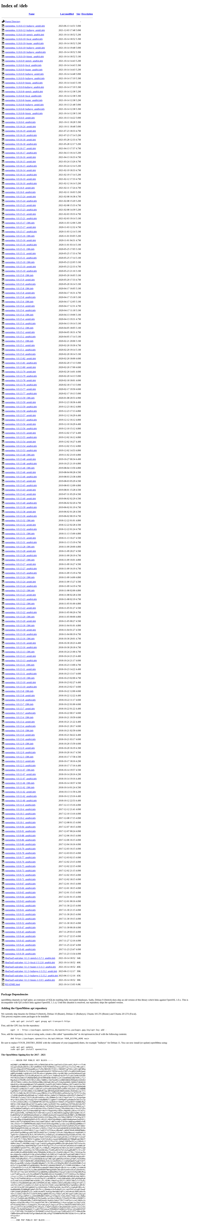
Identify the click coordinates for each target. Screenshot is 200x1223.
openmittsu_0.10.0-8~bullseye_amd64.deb (25, 109)
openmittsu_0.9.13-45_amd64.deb (21, 485)
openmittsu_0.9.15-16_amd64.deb (21, 244)
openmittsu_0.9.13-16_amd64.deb (21, 647)
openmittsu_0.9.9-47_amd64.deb (20, 927)
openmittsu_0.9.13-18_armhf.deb (20, 630)
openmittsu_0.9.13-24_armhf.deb (20, 581)
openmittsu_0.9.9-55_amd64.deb (20, 914)
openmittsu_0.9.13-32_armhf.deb (20, 525)
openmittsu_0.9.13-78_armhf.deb (20, 380)
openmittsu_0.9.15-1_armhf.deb (20, 345)
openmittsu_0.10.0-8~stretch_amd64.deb (24, 91)
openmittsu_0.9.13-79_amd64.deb (21, 376)
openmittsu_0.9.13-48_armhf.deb (20, 459)
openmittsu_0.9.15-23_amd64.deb (21, 209)
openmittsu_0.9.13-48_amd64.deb (21, 463)
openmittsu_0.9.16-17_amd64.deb (21, 153)
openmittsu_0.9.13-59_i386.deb (20, 398)
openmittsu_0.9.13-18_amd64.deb (21, 634)
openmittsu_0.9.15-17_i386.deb (20, 223)
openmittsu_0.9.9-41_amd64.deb (20, 945)
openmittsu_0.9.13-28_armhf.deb (20, 551)
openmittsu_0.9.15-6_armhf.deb (20, 306)
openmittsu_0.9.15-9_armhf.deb (20, 280)
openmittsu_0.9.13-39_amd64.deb (21, 507)
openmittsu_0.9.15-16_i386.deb (20, 236)
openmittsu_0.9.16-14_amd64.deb (21, 174)
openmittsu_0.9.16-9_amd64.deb (20, 192)
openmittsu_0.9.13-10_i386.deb (20, 678)
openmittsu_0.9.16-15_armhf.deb (20, 161)
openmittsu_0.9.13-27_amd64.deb (21, 568)
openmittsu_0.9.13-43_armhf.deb (20, 490)
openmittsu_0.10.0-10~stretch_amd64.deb (24, 34)
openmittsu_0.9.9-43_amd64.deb (20, 940)
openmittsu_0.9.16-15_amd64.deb (21, 166)
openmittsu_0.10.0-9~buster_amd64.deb (23, 69)
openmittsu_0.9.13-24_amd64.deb (21, 586)
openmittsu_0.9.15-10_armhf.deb (20, 266)
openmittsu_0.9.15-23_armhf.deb (20, 205)
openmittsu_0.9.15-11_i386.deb (19, 249)
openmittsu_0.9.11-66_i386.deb (19, 783)
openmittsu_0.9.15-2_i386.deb (19, 328)
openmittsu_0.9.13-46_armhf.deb (20, 472)
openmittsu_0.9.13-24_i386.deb (20, 577)
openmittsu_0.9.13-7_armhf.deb (20, 708)
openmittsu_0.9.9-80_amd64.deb (20, 844)
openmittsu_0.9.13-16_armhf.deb (20, 643)
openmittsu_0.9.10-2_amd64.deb (20, 818)
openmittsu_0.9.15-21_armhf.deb (20, 214)
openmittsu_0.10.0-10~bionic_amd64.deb (24, 56)
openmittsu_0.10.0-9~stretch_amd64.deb (24, 61)
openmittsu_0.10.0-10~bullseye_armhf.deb (25, 48)
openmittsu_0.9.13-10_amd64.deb (21, 687)
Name (32, 14)
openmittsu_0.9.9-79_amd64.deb (20, 848)
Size (78, 14)
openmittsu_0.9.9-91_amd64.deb (20, 831)
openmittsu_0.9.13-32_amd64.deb (21, 529)
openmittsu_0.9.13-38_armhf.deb (20, 511)
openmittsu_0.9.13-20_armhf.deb (20, 621)
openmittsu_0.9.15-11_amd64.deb (21, 258)
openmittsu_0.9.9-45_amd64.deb (20, 932)
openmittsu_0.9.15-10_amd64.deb (21, 271)
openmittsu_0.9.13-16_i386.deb (20, 638)
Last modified (67, 14)
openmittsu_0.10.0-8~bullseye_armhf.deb (24, 104)
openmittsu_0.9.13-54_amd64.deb (21, 446)
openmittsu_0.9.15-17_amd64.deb (21, 231)
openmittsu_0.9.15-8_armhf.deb (20, 293)
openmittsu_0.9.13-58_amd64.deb (21, 411)
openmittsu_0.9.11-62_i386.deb (19, 787)
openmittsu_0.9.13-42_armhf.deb (20, 494)
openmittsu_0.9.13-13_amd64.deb (21, 660)
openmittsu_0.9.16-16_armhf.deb (20, 157)
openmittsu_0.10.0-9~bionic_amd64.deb (24, 83)
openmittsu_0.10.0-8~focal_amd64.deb (23, 96)
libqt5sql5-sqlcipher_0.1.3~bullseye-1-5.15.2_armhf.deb (31, 971)
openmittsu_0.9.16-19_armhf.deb (20, 131)
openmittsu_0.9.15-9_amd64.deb (20, 284)
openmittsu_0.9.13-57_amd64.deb (21, 420)
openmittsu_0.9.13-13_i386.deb (20, 652)
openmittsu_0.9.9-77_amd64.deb (20, 857)
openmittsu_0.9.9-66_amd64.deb (20, 888)
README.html (12, 984)
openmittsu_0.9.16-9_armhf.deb (20, 188)
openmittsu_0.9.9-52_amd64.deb (20, 923)
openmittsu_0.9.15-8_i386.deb (19, 288)
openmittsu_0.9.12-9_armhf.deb (20, 748)
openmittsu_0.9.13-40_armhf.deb (20, 498)
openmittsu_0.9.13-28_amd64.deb (21, 555)
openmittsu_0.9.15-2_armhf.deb (20, 332)
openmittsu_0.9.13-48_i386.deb (20, 455)
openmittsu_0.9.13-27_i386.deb (20, 560)
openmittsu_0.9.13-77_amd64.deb (21, 393)
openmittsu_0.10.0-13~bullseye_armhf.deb (25, 26)
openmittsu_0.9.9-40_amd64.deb (20, 949)
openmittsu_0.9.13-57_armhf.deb (20, 415)
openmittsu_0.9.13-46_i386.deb (20, 468)
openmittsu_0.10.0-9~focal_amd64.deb (23, 65)
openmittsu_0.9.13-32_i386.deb (20, 520)
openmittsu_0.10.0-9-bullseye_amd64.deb (24, 87)
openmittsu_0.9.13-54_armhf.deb (20, 441)
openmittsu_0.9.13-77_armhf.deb (20, 389)
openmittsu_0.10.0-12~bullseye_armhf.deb (25, 30)
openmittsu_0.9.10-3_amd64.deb (20, 813)
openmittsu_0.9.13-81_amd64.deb (21, 363)
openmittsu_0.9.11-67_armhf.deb (20, 774)
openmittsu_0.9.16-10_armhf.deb (20, 179)
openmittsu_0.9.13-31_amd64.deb (21, 542)
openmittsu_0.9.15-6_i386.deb (19, 301)
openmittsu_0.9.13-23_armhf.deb (20, 595)
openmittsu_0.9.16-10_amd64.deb (21, 183)
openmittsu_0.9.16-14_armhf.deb (20, 170)
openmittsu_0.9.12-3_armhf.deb (20, 761)
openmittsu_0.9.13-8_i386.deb (19, 691)
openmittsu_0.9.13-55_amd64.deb (21, 437)
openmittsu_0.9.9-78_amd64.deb (20, 853)
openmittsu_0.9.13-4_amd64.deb (20, 726)
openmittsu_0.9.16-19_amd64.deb (21, 135)
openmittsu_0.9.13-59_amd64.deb (21, 406)
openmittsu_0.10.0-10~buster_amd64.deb (24, 43)
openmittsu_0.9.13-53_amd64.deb (21, 450)
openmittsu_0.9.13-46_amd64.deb (21, 476)
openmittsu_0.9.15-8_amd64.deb (20, 297)
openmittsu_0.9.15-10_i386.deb (20, 262)
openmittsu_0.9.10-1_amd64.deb (20, 822)
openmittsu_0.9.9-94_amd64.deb (20, 827)
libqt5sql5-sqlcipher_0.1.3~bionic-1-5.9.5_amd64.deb (30, 980)
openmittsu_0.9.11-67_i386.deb (19, 770)
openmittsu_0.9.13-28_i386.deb (20, 546)
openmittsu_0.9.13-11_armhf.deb (20, 669)
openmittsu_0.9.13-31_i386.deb (20, 533)
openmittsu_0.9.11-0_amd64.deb (20, 805)
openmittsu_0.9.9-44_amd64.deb (20, 936)
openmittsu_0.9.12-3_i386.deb (19, 757)
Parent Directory (12, 21)
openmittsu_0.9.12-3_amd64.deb (20, 765)
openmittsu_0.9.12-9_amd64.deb (20, 752)
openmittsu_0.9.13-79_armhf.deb (20, 371)
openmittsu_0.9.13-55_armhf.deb (20, 433)
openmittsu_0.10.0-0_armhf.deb (20, 118)
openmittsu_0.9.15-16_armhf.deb (20, 240)
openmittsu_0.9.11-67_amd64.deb (21, 778)
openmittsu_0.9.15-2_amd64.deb (20, 336)
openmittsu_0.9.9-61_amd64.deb (20, 910)
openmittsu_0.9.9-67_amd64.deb (20, 883)
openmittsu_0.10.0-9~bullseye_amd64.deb (25, 78)
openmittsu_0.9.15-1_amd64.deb (20, 350)
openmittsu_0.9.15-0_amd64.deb (20, 354)
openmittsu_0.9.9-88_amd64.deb (20, 835)
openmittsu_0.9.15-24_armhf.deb (20, 196)
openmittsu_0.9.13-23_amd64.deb (21, 599)
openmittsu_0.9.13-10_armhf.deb (20, 682)
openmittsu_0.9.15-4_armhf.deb (20, 319)
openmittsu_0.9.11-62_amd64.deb (21, 796)
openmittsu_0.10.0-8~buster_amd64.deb (23, 100)
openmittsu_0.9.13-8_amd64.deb (20, 700)
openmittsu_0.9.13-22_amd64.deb (21, 612)
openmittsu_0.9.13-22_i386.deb (20, 603)
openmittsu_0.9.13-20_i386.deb (20, 617)
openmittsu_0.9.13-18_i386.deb (20, 625)
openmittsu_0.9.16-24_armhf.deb (20, 126)
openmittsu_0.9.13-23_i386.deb (20, 590)
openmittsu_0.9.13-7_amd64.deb (20, 713)
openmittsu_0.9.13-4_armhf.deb (20, 722)
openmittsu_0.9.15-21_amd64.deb (21, 218)
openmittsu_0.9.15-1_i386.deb (19, 341)
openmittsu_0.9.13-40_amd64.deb (21, 503)
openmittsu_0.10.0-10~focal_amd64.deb (24, 39)
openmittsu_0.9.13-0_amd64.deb (20, 739)
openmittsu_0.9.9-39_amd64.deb (20, 954)
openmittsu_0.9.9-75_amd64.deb (20, 866)
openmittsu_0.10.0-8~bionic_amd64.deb (24, 113)
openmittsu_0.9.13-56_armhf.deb (20, 424)
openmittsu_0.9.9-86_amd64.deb (20, 840)
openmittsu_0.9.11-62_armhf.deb (20, 792)
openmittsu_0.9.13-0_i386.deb (19, 730)
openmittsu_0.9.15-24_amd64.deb (21, 201)
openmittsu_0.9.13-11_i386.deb (19, 665)
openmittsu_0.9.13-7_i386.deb (19, 704)
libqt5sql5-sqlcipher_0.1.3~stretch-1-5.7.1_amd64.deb (30, 958)
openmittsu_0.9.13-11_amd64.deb (21, 673)
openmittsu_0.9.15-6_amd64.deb (20, 310)
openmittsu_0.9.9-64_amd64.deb (20, 897)
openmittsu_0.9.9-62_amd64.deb (20, 905)
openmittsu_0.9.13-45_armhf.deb (20, 481)
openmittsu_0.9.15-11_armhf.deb (20, 253)
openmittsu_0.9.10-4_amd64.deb (20, 809)
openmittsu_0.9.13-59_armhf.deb (20, 402)
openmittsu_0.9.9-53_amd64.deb (20, 919)
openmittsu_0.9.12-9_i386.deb (19, 743)
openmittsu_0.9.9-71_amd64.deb (20, 879)
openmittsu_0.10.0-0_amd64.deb (20, 122)
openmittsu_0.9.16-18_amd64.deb (21, 144)
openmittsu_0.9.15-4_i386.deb (19, 315)
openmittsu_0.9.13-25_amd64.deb (21, 573)
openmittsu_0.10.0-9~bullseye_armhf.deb (24, 74)
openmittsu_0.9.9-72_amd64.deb (20, 875)
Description (87, 14)
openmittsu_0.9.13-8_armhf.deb (20, 695)
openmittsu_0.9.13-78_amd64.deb (21, 385)
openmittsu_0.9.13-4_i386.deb (19, 717)
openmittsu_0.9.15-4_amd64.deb (20, 323)
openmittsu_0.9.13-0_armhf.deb (20, 735)
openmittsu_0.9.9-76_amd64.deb (20, 862)
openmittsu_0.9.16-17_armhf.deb (20, 148)
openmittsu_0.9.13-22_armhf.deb (20, 608)
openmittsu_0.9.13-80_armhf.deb (20, 367)
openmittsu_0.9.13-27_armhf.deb (20, 564)
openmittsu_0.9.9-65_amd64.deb (20, 892)
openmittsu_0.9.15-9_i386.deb (19, 275)
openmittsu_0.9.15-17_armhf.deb (20, 227)
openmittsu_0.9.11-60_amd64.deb (21, 800)
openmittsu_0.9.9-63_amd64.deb (20, 901)
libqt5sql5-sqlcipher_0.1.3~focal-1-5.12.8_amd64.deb (30, 962)
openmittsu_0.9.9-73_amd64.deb (20, 870)
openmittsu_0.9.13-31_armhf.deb (20, 538)
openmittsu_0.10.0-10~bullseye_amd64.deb (25, 52)
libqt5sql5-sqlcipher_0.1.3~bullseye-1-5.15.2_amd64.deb (31, 975)
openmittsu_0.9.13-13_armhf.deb (20, 656)
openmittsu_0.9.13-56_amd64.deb (21, 428)
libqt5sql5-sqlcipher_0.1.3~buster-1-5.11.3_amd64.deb (30, 967)
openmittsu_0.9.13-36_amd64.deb (21, 516)
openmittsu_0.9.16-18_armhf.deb (20, 139)
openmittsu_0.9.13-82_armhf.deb (20, 358)
